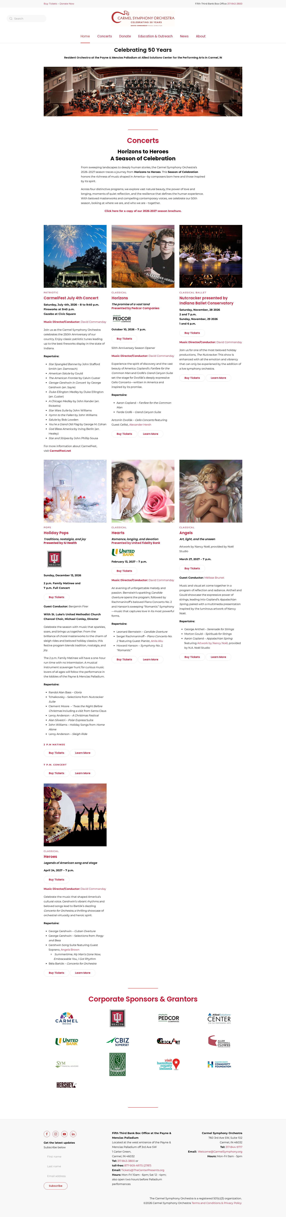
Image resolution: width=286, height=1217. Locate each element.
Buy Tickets (50, 3)
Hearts (118, 532)
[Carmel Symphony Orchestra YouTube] (64, 1134)
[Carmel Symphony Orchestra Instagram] (55, 1134)
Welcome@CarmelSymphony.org (220, 1151)
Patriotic (51, 292)
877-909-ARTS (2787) (137, 1165)
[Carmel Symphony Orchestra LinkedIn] (73, 1134)
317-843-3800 (234, 3)
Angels (186, 532)
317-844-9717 (234, 1147)
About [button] (201, 36)
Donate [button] (125, 36)
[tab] (118, 113)
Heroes (50, 856)
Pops (47, 527)
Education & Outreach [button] (155, 36)
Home (85, 36)
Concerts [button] (104, 36)
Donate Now (67, 3)
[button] (49, 91)
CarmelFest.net (60, 450)
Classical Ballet (192, 292)
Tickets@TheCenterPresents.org (142, 1170)
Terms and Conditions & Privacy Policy (217, 1203)
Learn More (150, 434)
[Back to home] (143, 18)
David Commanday (75, 888)
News (184, 36)
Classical (119, 292)
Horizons (120, 298)
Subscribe (55, 1186)
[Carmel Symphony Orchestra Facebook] (47, 1134)
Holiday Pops (56, 532)
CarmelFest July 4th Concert (71, 298)
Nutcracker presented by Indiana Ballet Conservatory (206, 300)
